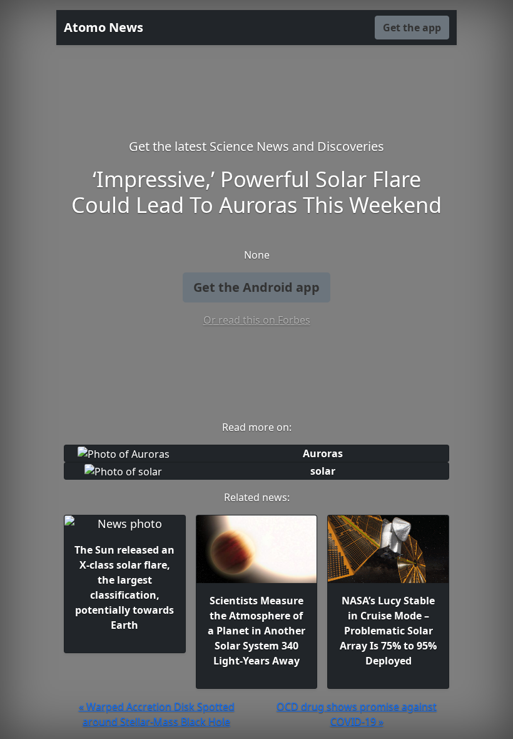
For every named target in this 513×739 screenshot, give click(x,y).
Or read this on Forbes (256, 320)
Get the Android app (256, 287)
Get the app (412, 27)
